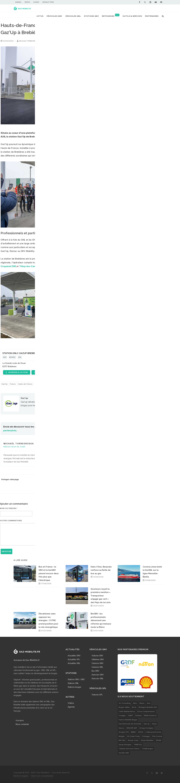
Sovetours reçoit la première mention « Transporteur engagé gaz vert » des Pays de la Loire (101, 596)
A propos (20, 720)
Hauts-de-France (25, 384)
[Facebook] (139, 2)
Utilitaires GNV (98, 659)
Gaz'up (24, 398)
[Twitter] (145, 2)
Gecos (121, 728)
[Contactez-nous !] (161, 2)
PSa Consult (157, 736)
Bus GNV (95, 671)
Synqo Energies (125, 744)
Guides (36, 2)
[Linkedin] (150, 2)
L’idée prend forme (153, 732)
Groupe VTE (124, 732)
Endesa (138, 715)
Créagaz (122, 715)
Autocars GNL (97, 678)
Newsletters (48, 2)
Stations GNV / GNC (76, 679)
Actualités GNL (74, 663)
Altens (141, 703)
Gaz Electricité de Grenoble (130, 724)
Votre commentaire (11, 521)
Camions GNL (97, 667)
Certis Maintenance (127, 711)
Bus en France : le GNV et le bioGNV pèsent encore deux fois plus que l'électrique (49, 573)
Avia (148, 703)
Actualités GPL (74, 659)
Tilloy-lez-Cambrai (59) (32, 266)
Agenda (18, 2)
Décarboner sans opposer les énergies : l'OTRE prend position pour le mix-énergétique (48, 620)
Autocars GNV (98, 675)
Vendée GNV (124, 753)
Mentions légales (21, 776)
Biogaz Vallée (124, 707)
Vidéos (27, 2)
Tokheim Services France (129, 749)
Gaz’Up (5, 384)
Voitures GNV (97, 655)
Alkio (135, 703)
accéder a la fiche (18, 372)
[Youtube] (155, 2)
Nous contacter (22, 724)
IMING (133, 732)
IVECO (140, 732)
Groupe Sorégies (146, 728)
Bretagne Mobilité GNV (148, 707)
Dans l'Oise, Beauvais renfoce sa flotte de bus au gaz (101, 570)
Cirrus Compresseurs (146, 711)
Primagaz (146, 736)
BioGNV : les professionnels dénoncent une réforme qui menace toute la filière (101, 620)
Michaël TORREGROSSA (29, 41)
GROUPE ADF (131, 728)
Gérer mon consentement (42, 776)
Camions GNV (97, 663)
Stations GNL (73, 683)
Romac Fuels (133, 740)
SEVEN (158, 740)
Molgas (122, 736)
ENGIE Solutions (150, 715)
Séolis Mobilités (147, 740)
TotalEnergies (147, 749)
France (13, 384)
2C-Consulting (125, 703)
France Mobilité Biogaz (128, 720)
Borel (134, 707)
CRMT (130, 715)
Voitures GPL (97, 694)
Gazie (154, 724)
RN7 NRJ (122, 740)
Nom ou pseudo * (9, 508)
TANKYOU (138, 744)
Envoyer (6, 551)
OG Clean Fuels (133, 736)
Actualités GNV (74, 655)
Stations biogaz (74, 687)
